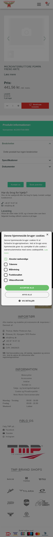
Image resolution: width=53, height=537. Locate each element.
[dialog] (26, 268)
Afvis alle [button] (27, 295)
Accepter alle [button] (27, 287)
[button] (26, 301)
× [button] (47, 235)
